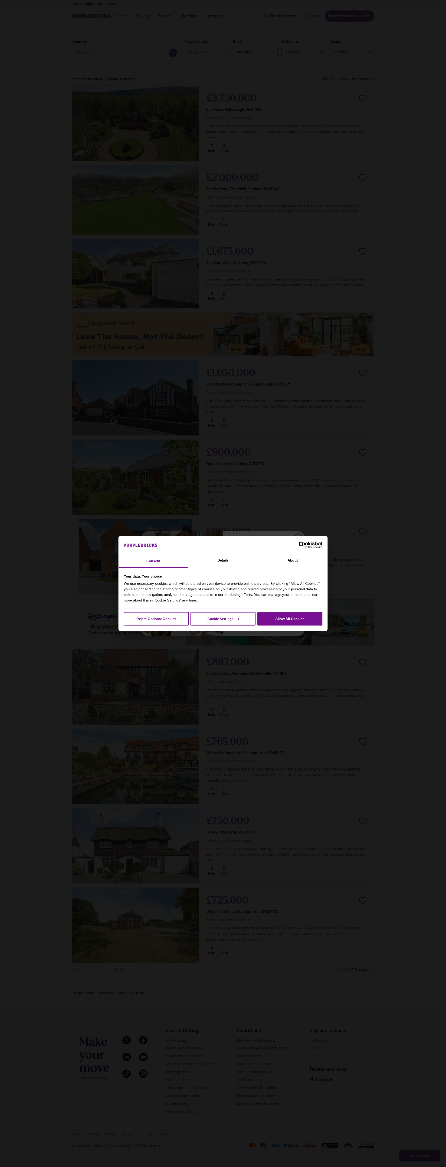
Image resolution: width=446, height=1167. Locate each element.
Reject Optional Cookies (156, 619)
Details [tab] (223, 560)
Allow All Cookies (289, 619)
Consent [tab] (153, 561)
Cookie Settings (220, 619)
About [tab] (293, 560)
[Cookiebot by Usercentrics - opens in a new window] (302, 544)
